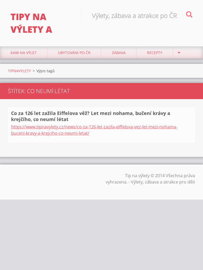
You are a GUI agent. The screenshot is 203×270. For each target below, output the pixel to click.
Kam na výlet (23, 52)
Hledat (189, 15)
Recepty (154, 52)
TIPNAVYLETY (19, 70)
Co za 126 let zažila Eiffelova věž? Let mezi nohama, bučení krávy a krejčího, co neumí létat (90, 116)
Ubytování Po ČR (74, 52)
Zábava (119, 52)
